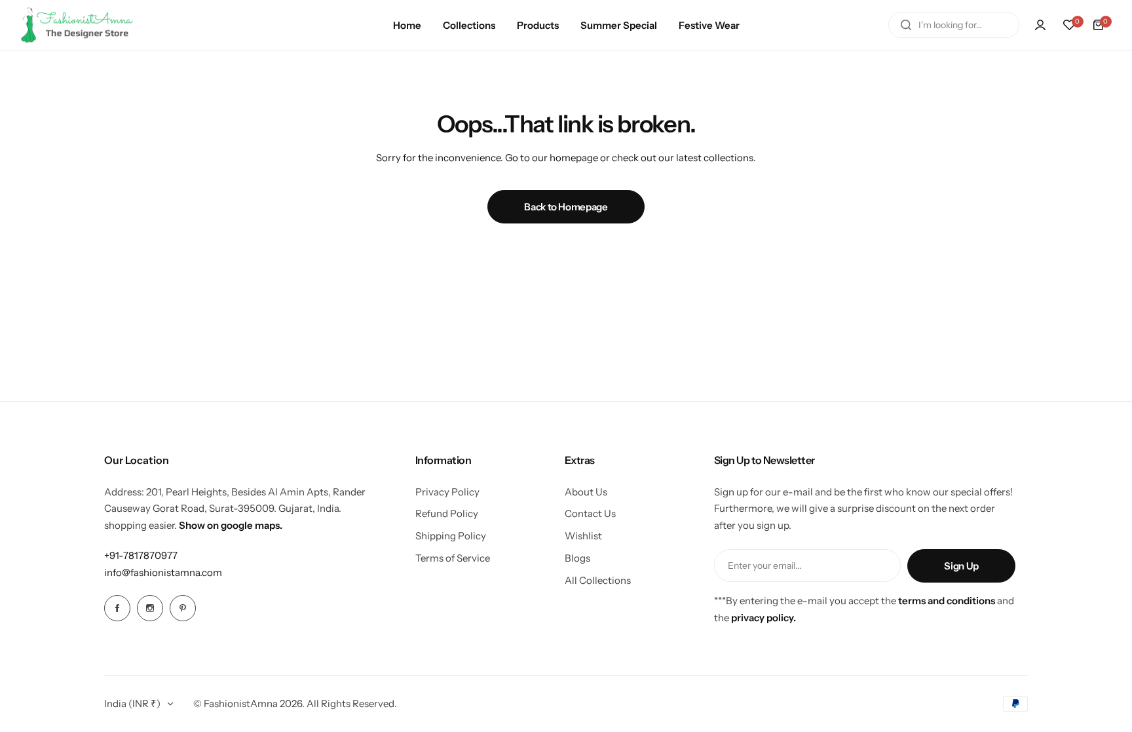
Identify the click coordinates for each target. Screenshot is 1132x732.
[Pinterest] (183, 608)
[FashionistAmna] (77, 25)
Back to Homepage (565, 207)
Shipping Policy (450, 536)
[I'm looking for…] (906, 25)
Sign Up (961, 566)
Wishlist (583, 536)
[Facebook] (117, 608)
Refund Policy (446, 513)
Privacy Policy (447, 492)
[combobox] (953, 25)
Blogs (577, 558)
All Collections (598, 580)
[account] (1040, 24)
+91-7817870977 (141, 555)
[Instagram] (150, 608)
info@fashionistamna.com (163, 572)
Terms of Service (452, 558)
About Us (586, 492)
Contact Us (590, 513)
